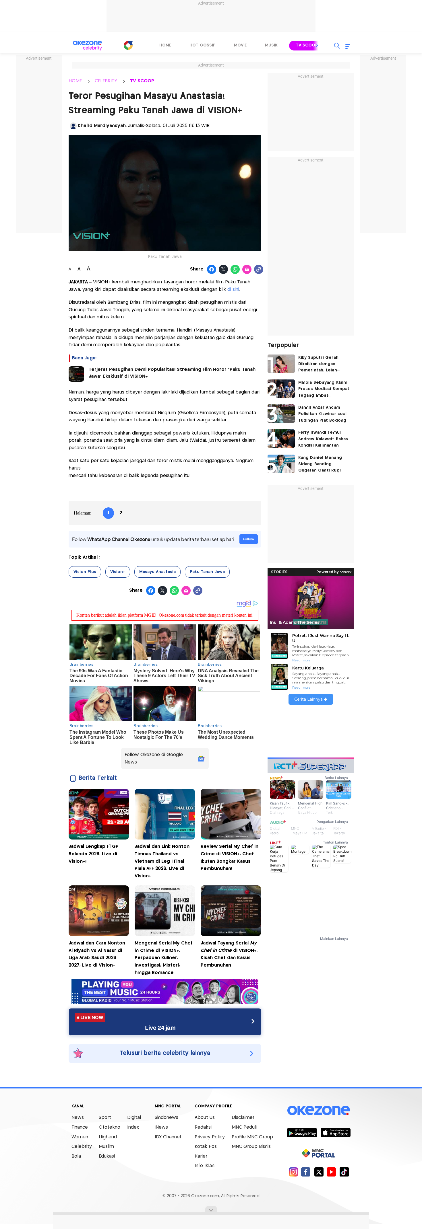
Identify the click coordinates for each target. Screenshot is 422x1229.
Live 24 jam (160, 1028)
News (77, 1117)
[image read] (76, 374)
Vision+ (117, 572)
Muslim (106, 1146)
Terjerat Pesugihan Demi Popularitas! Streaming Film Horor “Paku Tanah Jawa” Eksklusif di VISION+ (172, 373)
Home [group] (165, 45)
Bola (76, 1156)
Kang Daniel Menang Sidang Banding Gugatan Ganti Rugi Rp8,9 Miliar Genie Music (320, 465)
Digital (134, 1117)
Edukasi (107, 1156)
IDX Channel (168, 1137)
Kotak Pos (206, 1146)
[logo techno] (87, 45)
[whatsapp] (235, 269)
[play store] (302, 1132)
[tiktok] (344, 1172)
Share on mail (247, 269)
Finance (79, 1127)
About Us (205, 1117)
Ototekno (109, 1127)
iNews (161, 1127)
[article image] (281, 364)
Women (79, 1137)
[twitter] (319, 1172)
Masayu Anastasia (157, 572)
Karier (201, 1156)
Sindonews (166, 1117)
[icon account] (73, 126)
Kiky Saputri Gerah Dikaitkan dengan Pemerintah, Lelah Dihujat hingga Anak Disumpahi (319, 365)
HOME (75, 81)
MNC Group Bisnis (251, 1146)
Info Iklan (204, 1166)
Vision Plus (84, 572)
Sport (105, 1117)
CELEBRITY (106, 81)
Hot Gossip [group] (202, 45)
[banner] (164, 1002)
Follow (248, 539)
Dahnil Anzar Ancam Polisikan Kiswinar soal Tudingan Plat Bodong (322, 414)
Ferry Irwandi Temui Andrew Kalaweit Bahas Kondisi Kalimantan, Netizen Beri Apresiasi (323, 440)
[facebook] (306, 1172)
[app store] (335, 1132)
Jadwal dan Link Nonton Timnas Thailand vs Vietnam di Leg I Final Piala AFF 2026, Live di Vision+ (162, 861)
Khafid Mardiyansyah (102, 126)
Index (133, 1127)
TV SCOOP (142, 81)
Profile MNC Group (252, 1137)
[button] (317, 45)
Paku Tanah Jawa (207, 572)
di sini (233, 289)
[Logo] (128, 45)
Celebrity (81, 1146)
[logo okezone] (318, 1110)
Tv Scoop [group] (307, 45)
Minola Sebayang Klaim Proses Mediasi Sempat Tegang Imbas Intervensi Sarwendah (324, 390)
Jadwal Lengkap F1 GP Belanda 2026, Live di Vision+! (94, 853)
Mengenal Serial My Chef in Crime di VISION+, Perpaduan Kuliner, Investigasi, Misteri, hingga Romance (164, 958)
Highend (108, 1137)
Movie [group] (240, 45)
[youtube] (331, 1172)
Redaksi (203, 1127)
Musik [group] (271, 45)
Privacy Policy (210, 1137)
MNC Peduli (244, 1127)
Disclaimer (243, 1117)
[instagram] (293, 1172)
